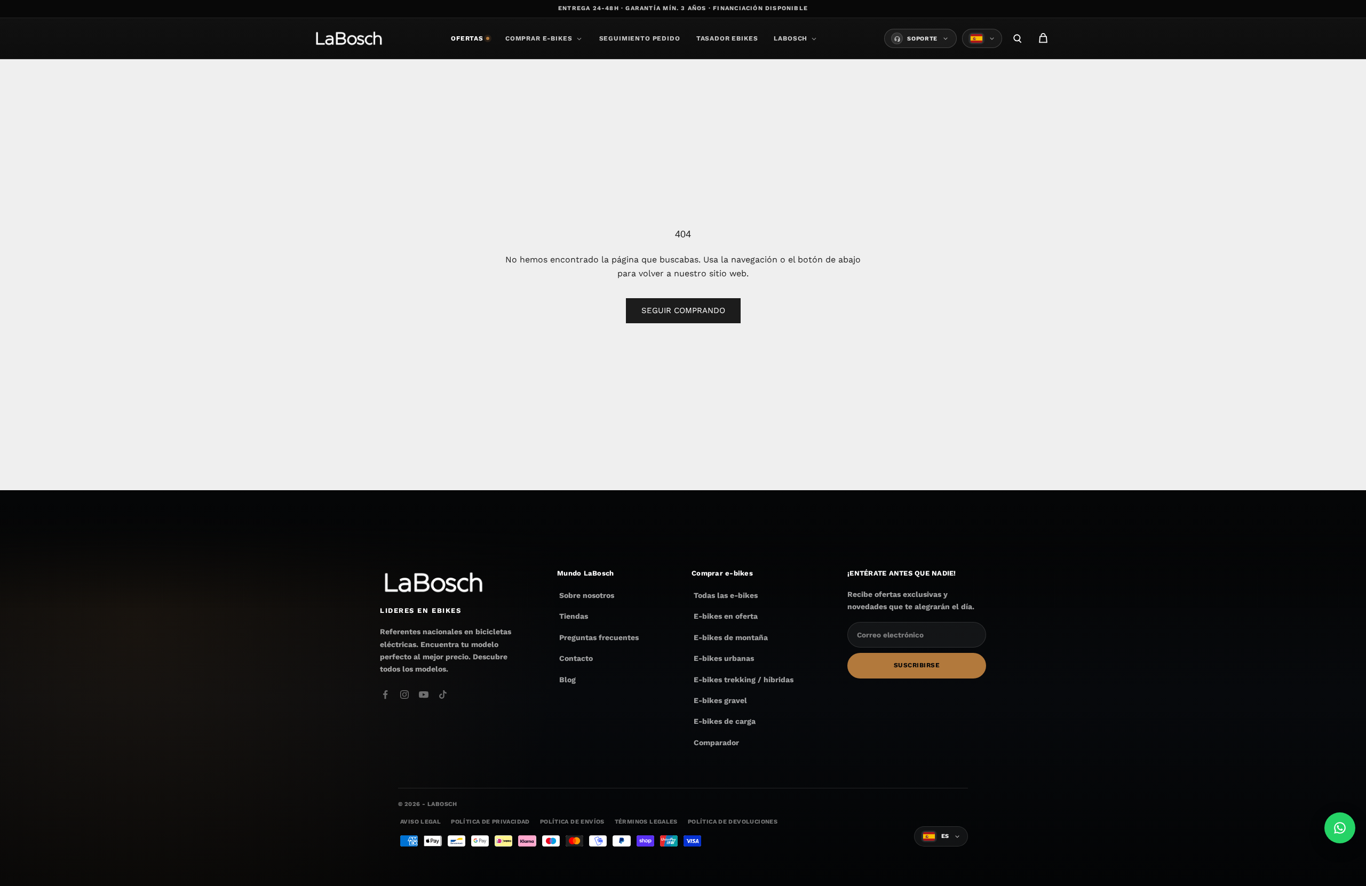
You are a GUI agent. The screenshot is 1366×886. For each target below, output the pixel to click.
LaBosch (790, 38)
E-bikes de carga (725, 721)
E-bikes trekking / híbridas (743, 679)
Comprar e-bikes (539, 38)
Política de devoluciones (732, 821)
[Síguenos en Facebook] (385, 694)
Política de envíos (572, 821)
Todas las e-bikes (726, 595)
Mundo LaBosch (585, 573)
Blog (567, 679)
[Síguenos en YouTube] (423, 694)
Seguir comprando (683, 310)
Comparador (716, 742)
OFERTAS (467, 38)
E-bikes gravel (720, 700)
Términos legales (646, 821)
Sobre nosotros (586, 595)
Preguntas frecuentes (599, 637)
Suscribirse (917, 665)
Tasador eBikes (727, 38)
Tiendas (573, 616)
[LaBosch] (349, 38)
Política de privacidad (490, 821)
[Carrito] (1043, 38)
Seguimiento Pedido (639, 38)
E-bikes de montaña (731, 637)
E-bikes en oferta (726, 616)
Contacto (576, 658)
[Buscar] (1017, 38)
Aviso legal (420, 821)
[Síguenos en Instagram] (404, 694)
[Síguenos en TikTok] (443, 694)
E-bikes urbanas (724, 658)
